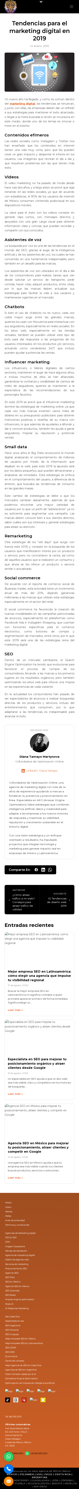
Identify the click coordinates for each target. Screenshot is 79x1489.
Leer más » (15, 1009)
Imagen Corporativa (15, 1246)
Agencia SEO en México (17, 1286)
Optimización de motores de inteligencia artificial (30, 1383)
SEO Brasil (10, 1295)
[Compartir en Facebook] (36, 870)
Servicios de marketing (16, 1264)
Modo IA (9, 1304)
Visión (8, 1207)
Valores (8, 1211)
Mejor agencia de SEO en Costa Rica (23, 1365)
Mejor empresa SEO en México (20, 1338)
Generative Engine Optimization (21, 1378)
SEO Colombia (12, 1290)
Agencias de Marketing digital (20, 1233)
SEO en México (12, 1281)
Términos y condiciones (17, 1225)
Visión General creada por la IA (20, 1374)
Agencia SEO (11, 1273)
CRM (7, 1242)
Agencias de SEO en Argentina (21, 1369)
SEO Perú (10, 1277)
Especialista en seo (14, 1321)
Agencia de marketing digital (20, 1255)
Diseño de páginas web (17, 1259)
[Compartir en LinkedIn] (43, 870)
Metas (8, 1216)
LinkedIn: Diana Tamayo (41, 770)
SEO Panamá (12, 1330)
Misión (8, 1202)
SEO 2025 (10, 1352)
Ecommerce (11, 1356)
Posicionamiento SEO (16, 1268)
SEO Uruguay (12, 1334)
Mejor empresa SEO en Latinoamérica (24, 1343)
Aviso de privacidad (15, 1220)
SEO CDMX (10, 1347)
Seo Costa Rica (12, 1316)
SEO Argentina (12, 1325)
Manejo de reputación (16, 1250)
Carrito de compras (14, 1360)
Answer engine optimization (19, 1299)
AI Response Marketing (17, 1308)
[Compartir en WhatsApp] (50, 870)
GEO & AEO (10, 1237)
